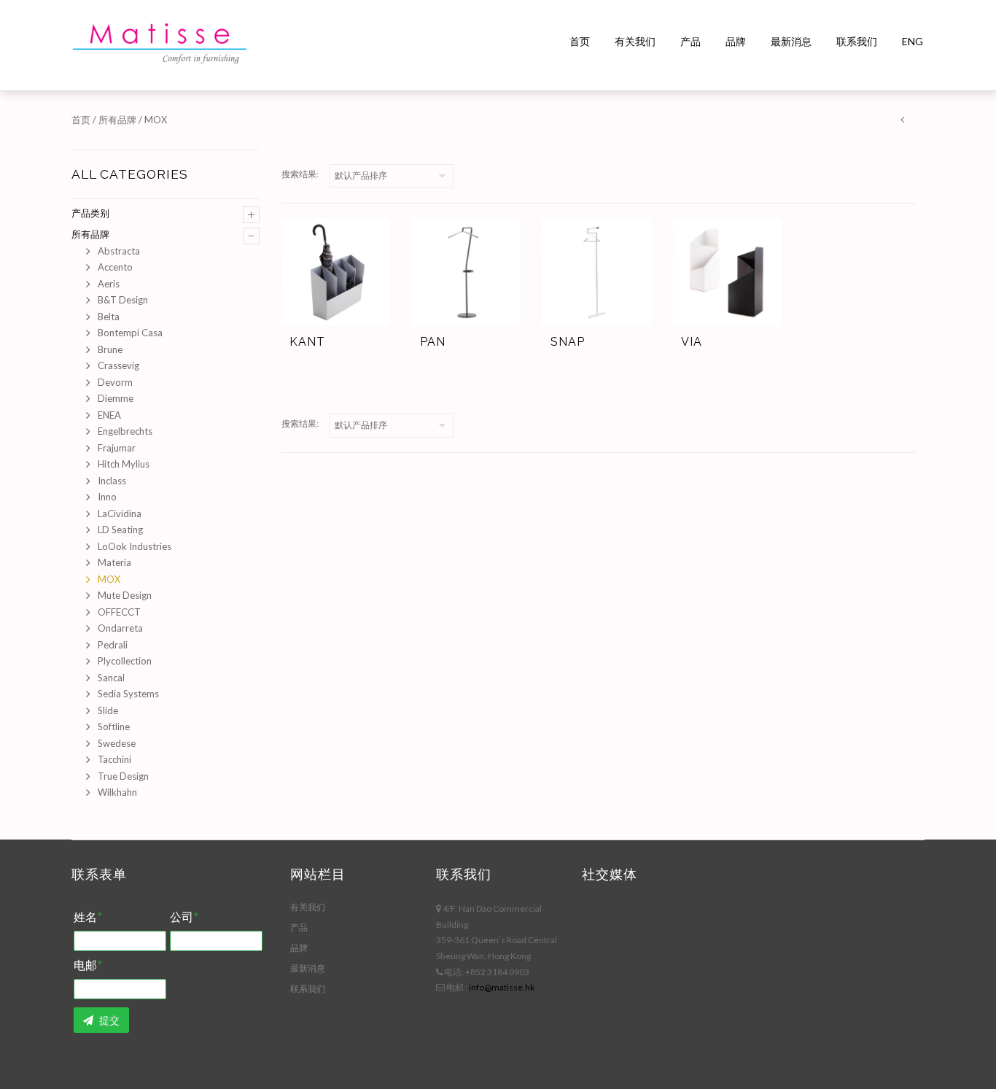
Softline (114, 726)
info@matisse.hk (501, 987)
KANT (307, 342)
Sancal (111, 677)
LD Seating (120, 529)
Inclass (112, 481)
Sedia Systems (128, 693)
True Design (123, 776)
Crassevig (118, 365)
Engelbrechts (125, 431)
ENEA (109, 415)
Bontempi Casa (130, 332)
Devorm (115, 382)
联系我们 (856, 41)
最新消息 (791, 41)
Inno (107, 497)
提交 (108, 1020)
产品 (690, 41)
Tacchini (114, 759)
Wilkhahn (117, 792)
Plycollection (125, 661)
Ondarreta (120, 628)
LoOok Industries (134, 546)
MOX (109, 579)
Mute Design (125, 595)
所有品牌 (117, 119)
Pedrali (113, 645)
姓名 (87, 917)
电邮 (87, 966)
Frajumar (117, 448)
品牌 (735, 41)
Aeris (109, 284)
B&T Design (123, 300)
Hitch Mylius (123, 464)
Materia (114, 562)
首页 (579, 41)
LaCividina (119, 513)
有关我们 (635, 41)
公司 (184, 917)
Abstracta (119, 251)
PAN (433, 342)
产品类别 (90, 213)
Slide (108, 710)
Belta (109, 316)
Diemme (115, 398)
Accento (115, 267)
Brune (110, 349)
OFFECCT (119, 612)
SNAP (567, 342)
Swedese (117, 743)
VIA (691, 342)
